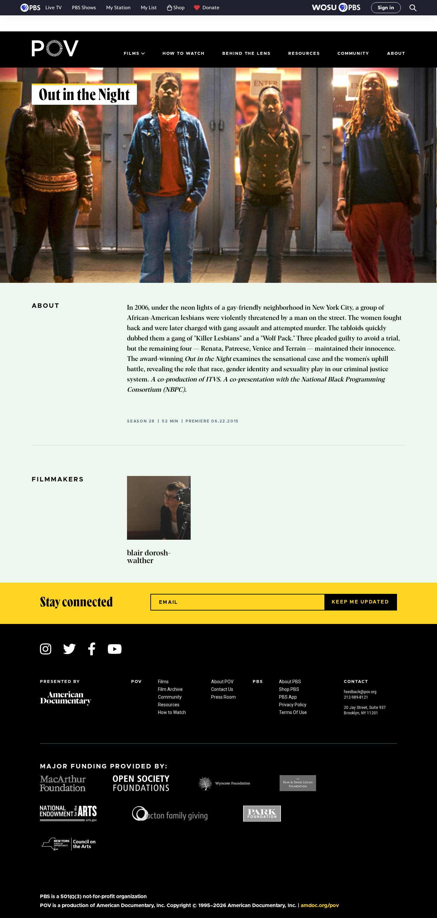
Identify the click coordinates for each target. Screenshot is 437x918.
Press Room (223, 697)
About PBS (290, 681)
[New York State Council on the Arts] (68, 843)
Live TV (53, 7)
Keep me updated (360, 602)
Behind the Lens (246, 54)
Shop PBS (289, 689)
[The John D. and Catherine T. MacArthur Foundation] (63, 782)
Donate (211, 7)
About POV (222, 681)
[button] (336, 8)
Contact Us (222, 689)
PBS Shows (84, 7)
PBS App (288, 697)
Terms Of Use (293, 712)
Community (354, 54)
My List (149, 7)
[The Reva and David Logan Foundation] (298, 782)
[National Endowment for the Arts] (68, 812)
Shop (179, 7)
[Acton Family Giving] (170, 812)
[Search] (413, 8)
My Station (118, 7)
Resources (168, 704)
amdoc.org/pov (320, 905)
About (396, 54)
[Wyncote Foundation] (224, 782)
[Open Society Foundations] (141, 782)
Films (131, 54)
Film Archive (170, 689)
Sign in (386, 7)
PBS (30, 7)
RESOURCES (304, 54)
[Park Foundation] (262, 812)
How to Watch (183, 54)
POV (55, 48)
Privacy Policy (292, 704)
